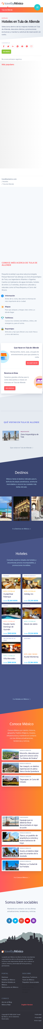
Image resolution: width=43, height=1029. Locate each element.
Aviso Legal (37, 1020)
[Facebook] (4, 46)
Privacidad (38, 1017)
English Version (27, 1004)
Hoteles (5, 18)
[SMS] (22, 46)
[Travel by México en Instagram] (33, 920)
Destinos (5, 977)
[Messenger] (27, 46)
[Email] (31, 46)
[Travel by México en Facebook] (9, 920)
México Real (6, 1004)
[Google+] (13, 46)
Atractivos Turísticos (29, 977)
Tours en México (28, 979)
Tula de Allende (7, 9)
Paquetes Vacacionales (30, 982)
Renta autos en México (10, 987)
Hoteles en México (8, 979)
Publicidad (38, 1014)
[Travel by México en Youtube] (27, 920)
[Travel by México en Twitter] (15, 920)
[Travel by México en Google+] (21, 920)
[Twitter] (8, 46)
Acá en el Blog (7, 1002)
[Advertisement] (21, 89)
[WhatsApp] (18, 46)
